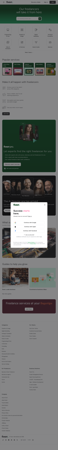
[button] (44, 204)
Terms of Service (31, 242)
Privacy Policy (33, 243)
